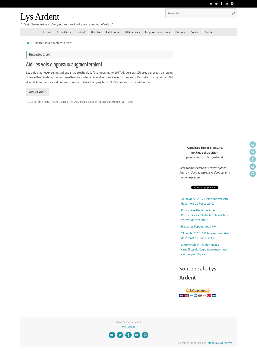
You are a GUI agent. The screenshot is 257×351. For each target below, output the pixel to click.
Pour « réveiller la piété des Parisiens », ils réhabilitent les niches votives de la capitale (204, 215)
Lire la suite (36, 91)
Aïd (76, 102)
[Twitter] (216, 3)
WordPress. (226, 343)
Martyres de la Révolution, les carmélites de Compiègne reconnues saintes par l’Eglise (204, 249)
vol (123, 102)
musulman (114, 102)
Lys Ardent (39, 16)
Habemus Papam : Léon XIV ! (199, 226)
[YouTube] (211, 3)
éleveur (92, 102)
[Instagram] (232, 3)
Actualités (62, 102)
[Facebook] (221, 3)
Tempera (211, 343)
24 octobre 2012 (40, 102)
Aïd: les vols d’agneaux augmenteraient (64, 64)
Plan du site (128, 326)
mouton (102, 102)
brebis (83, 102)
